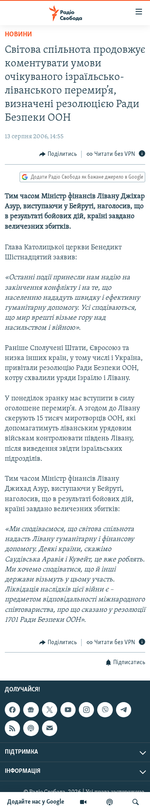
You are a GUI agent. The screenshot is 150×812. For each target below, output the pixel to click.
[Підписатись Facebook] (12, 710)
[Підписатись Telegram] (123, 710)
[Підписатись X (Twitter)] (49, 710)
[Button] (58, 154)
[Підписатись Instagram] (86, 710)
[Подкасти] (110, 802)
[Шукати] (136, 802)
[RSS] (12, 728)
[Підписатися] (49, 728)
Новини (18, 34)
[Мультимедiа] (83, 802)
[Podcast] (30, 728)
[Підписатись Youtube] (68, 710)
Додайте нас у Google (35, 802)
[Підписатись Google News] (30, 710)
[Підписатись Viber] (104, 710)
